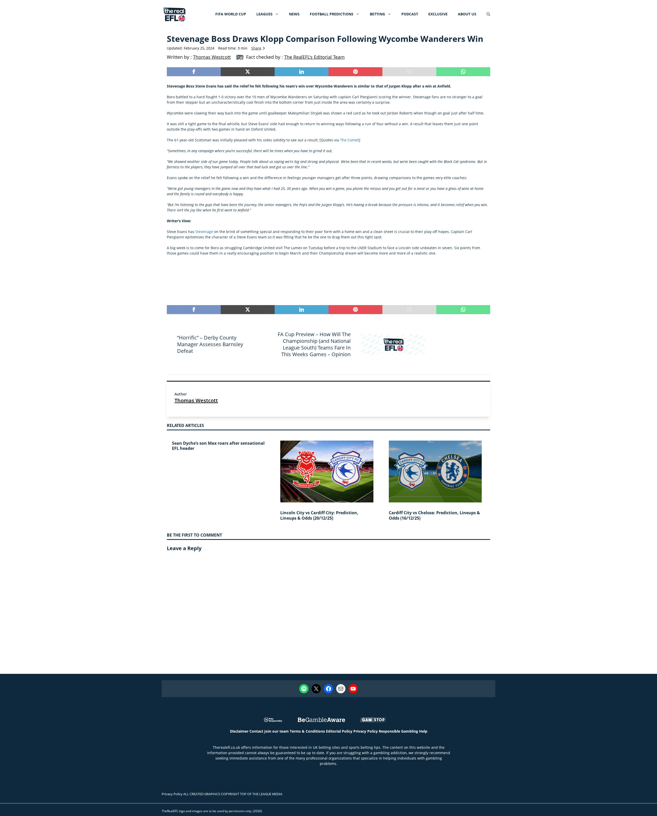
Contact (256, 731)
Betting (377, 14)
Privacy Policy (365, 731)
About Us (467, 14)
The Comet (349, 140)
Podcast (409, 14)
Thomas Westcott (196, 400)
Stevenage (204, 231)
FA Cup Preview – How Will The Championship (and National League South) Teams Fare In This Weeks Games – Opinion (314, 344)
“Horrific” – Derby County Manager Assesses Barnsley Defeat (210, 344)
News (294, 14)
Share (256, 48)
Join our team (276, 731)
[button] (488, 14)
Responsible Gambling (398, 731)
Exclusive (438, 14)
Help (423, 731)
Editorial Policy (339, 731)
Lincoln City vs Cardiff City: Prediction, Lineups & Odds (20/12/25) (319, 515)
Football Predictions (331, 14)
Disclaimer (239, 731)
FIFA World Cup (230, 14)
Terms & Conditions (307, 731)
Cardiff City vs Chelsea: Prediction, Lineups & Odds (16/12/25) (434, 515)
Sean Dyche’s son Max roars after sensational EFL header (218, 445)
